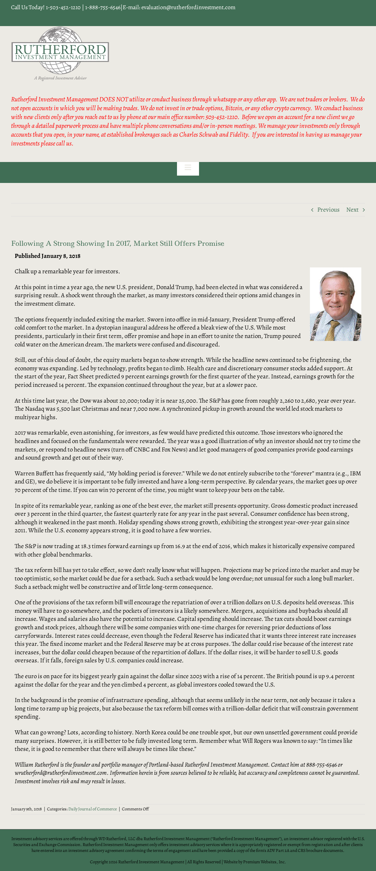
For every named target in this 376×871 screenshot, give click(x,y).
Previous (328, 209)
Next (352, 209)
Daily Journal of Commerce (92, 809)
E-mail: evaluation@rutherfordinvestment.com (179, 7)
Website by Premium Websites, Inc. (255, 862)
